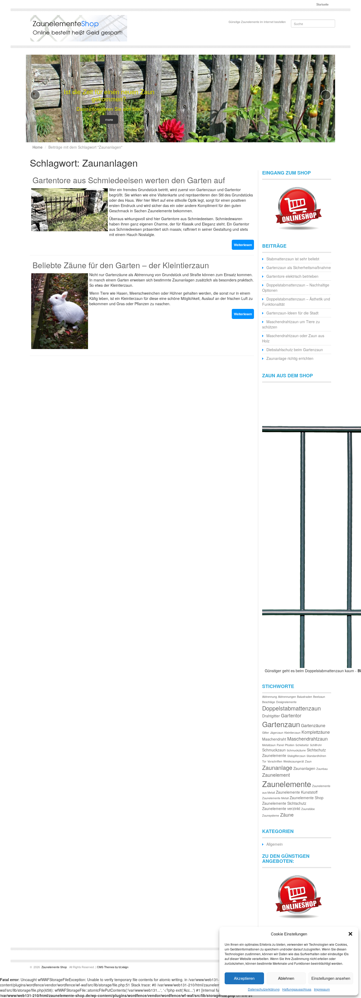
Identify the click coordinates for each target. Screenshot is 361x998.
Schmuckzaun (274, 749)
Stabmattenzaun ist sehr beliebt (292, 258)
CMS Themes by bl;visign (112, 967)
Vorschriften (274, 761)
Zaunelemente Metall (275, 798)
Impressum (322, 989)
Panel (280, 745)
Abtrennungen (287, 697)
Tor (264, 761)
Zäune (287, 814)
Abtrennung (269, 697)
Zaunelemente (286, 783)
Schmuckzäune (296, 750)
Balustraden (304, 697)
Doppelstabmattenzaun (291, 708)
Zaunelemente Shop (306, 797)
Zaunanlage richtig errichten (289, 358)
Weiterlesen (243, 244)
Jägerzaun (276, 733)
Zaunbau (322, 769)
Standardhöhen (316, 756)
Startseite (322, 4)
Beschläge (268, 702)
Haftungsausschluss (296, 989)
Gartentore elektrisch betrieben (292, 276)
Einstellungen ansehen (330, 978)
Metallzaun (269, 745)
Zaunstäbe (308, 809)
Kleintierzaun (292, 733)
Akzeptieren (244, 978)
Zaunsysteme (270, 815)
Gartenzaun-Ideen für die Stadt (292, 313)
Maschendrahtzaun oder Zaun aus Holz (293, 338)
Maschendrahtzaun (307, 738)
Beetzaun (319, 697)
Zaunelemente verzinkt (281, 808)
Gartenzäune (313, 725)
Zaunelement (276, 774)
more (109, 119)
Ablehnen (286, 978)
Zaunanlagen (304, 768)
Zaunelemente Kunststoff (296, 792)
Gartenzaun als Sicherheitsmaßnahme (298, 267)
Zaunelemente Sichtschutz (284, 803)
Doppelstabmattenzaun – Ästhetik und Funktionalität (296, 301)
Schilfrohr (316, 745)
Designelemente (286, 702)
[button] (350, 933)
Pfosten (289, 745)
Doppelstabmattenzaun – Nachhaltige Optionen (295, 287)
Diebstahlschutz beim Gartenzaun (294, 349)
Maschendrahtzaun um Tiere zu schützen (291, 324)
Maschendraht (274, 739)
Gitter (265, 733)
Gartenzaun (281, 724)
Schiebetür (302, 745)
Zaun (308, 761)
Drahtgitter (271, 715)
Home (38, 147)
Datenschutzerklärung (264, 989)
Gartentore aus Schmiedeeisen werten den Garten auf (129, 180)
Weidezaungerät (293, 761)
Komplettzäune (316, 732)
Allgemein (274, 844)
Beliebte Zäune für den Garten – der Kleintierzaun (121, 265)
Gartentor (291, 715)
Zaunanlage (277, 767)
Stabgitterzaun (296, 756)
